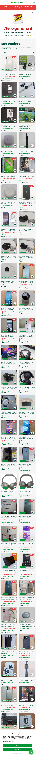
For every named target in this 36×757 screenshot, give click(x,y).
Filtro (4, 52)
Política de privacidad (8, 741)
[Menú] (2, 2)
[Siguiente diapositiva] (34, 7)
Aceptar (18, 745)
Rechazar (17, 749)
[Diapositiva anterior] (2, 7)
